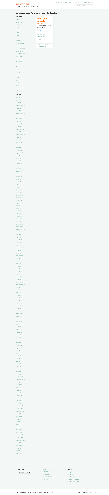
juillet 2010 (19, 385)
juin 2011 (18, 356)
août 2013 (18, 287)
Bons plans (19, 22)
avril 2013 (18, 298)
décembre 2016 (20, 195)
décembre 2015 (20, 224)
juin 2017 (18, 179)
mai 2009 (18, 421)
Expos (17, 32)
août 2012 (18, 319)
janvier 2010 (19, 400)
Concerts (18, 30)
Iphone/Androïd (20, 40)
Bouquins (18, 24)
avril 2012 (18, 329)
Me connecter (72, 2)
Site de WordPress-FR (73, 482)
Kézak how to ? (64, 2)
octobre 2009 (19, 408)
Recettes (18, 69)
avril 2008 (18, 453)
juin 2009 (18, 419)
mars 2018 (19, 163)
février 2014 (19, 274)
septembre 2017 (20, 171)
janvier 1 (18, 456)
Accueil (58, 2)
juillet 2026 (19, 97)
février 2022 (19, 121)
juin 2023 (18, 116)
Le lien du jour (19, 51)
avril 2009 (18, 424)
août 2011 (18, 350)
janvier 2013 (19, 305)
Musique (18, 59)
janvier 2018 (19, 166)
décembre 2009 (20, 403)
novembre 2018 (20, 147)
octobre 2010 (19, 377)
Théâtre (18, 85)
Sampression (89, 492)
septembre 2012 (20, 316)
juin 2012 (18, 324)
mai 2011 (18, 358)
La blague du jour (20, 48)
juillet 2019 (19, 142)
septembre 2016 (20, 203)
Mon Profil (90, 2)
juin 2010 (18, 387)
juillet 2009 (19, 416)
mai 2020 (18, 137)
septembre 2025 (20, 105)
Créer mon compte (82, 2)
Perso (17, 64)
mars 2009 (19, 427)
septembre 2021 (20, 129)
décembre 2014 (20, 247)
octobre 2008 (19, 437)
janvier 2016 (19, 221)
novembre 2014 (20, 250)
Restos (18, 72)
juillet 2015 (19, 232)
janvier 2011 (19, 369)
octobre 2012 (19, 313)
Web (17, 90)
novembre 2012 (20, 311)
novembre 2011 (20, 342)
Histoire (18, 38)
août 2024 (18, 110)
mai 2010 (18, 390)
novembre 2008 (20, 435)
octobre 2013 (19, 282)
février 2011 (19, 366)
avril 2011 (18, 361)
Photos (18, 67)
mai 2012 (18, 327)
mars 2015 (19, 240)
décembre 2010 (20, 371)
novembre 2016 (20, 197)
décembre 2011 (20, 340)
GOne (17, 35)
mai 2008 (18, 450)
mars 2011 (19, 363)
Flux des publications (73, 477)
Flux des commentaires (73, 479)
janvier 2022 (19, 124)
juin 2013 (18, 292)
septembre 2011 (20, 348)
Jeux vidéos (19, 45)
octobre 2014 (19, 253)
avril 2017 (18, 184)
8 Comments (42, 36)
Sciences (18, 74)
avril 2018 (18, 160)
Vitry (46, 46)
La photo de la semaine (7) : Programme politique (42, 20)
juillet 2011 (19, 353)
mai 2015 (18, 234)
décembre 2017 (20, 168)
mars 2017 (19, 187)
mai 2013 (18, 295)
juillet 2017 (19, 176)
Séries (17, 77)
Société (18, 80)
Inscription (70, 472)
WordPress (51, 492)
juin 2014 (18, 263)
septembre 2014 (20, 255)
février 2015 (19, 242)
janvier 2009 (19, 432)
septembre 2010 (20, 379)
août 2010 (18, 382)
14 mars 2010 (42, 34)
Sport (17, 82)
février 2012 (19, 334)
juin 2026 (18, 100)
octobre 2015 (19, 226)
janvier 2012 (19, 337)
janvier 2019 (19, 145)
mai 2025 (18, 108)
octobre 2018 (19, 150)
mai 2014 (18, 266)
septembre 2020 (20, 134)
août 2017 (18, 174)
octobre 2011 (19, 345)
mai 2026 (18, 103)
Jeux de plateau (20, 43)
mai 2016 (18, 211)
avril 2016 (18, 213)
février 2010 (19, 398)
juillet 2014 (19, 261)
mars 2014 (19, 271)
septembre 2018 (20, 153)
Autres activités (20, 19)
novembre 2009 (20, 406)
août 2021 (18, 131)
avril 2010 (18, 392)
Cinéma (18, 27)
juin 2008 (18, 448)
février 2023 (19, 118)
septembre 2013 (20, 284)
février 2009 (19, 429)
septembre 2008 (20, 440)
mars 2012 (19, 332)
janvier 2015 (19, 245)
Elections (41, 44)
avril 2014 (18, 269)
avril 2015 (18, 237)
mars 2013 (19, 300)
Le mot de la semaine (21, 53)
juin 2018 (18, 158)
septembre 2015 (20, 229)
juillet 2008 (19, 445)
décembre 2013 (20, 279)
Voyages (18, 88)
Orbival (40, 46)
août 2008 (18, 442)
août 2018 (18, 155)
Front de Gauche (47, 44)
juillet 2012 (19, 321)
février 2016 (19, 218)
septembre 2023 (20, 113)
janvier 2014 (19, 276)
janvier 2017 (19, 192)
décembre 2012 (20, 308)
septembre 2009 (20, 411)
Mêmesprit (22, 4)
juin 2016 (18, 208)
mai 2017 (18, 182)
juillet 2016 (19, 205)
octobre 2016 (19, 200)
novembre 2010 (20, 374)
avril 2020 (18, 139)
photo (43, 46)
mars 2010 (19, 395)
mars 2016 (19, 216)
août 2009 (18, 413)
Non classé (19, 61)
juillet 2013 (19, 290)
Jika (40, 39)
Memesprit (19, 56)
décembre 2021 (20, 126)
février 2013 (19, 303)
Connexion (70, 474)
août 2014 (18, 258)
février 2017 (19, 189)
